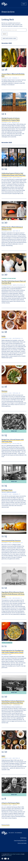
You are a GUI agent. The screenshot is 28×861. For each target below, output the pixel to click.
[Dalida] (14, 320)
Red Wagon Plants (7, 490)
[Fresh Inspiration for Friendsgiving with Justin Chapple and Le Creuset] (14, 631)
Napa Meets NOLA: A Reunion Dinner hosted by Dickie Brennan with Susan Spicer (13, 594)
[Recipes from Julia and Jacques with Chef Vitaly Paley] (14, 423)
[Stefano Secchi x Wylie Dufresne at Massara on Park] (14, 210)
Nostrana (4, 391)
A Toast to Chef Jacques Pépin (11, 803)
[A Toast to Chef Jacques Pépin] (14, 786)
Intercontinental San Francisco (11, 540)
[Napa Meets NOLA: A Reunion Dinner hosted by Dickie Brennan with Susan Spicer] (14, 576)
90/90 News (23, 838)
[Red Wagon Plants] (14, 473)
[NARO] (14, 739)
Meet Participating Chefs (9, 38)
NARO (3, 756)
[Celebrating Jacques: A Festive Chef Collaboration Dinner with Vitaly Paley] (14, 157)
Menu (23, 3)
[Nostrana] (14, 374)
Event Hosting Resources (20, 840)
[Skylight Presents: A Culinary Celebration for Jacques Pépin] (14, 102)
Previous (6, 825)
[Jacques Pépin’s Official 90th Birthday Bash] (14, 57)
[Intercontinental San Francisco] (14, 524)
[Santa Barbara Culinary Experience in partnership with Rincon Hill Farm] (14, 684)
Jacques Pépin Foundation (14, 854)
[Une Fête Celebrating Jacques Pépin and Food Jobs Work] (14, 262)
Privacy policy (9, 855)
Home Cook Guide (22, 843)
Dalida (3, 336)
